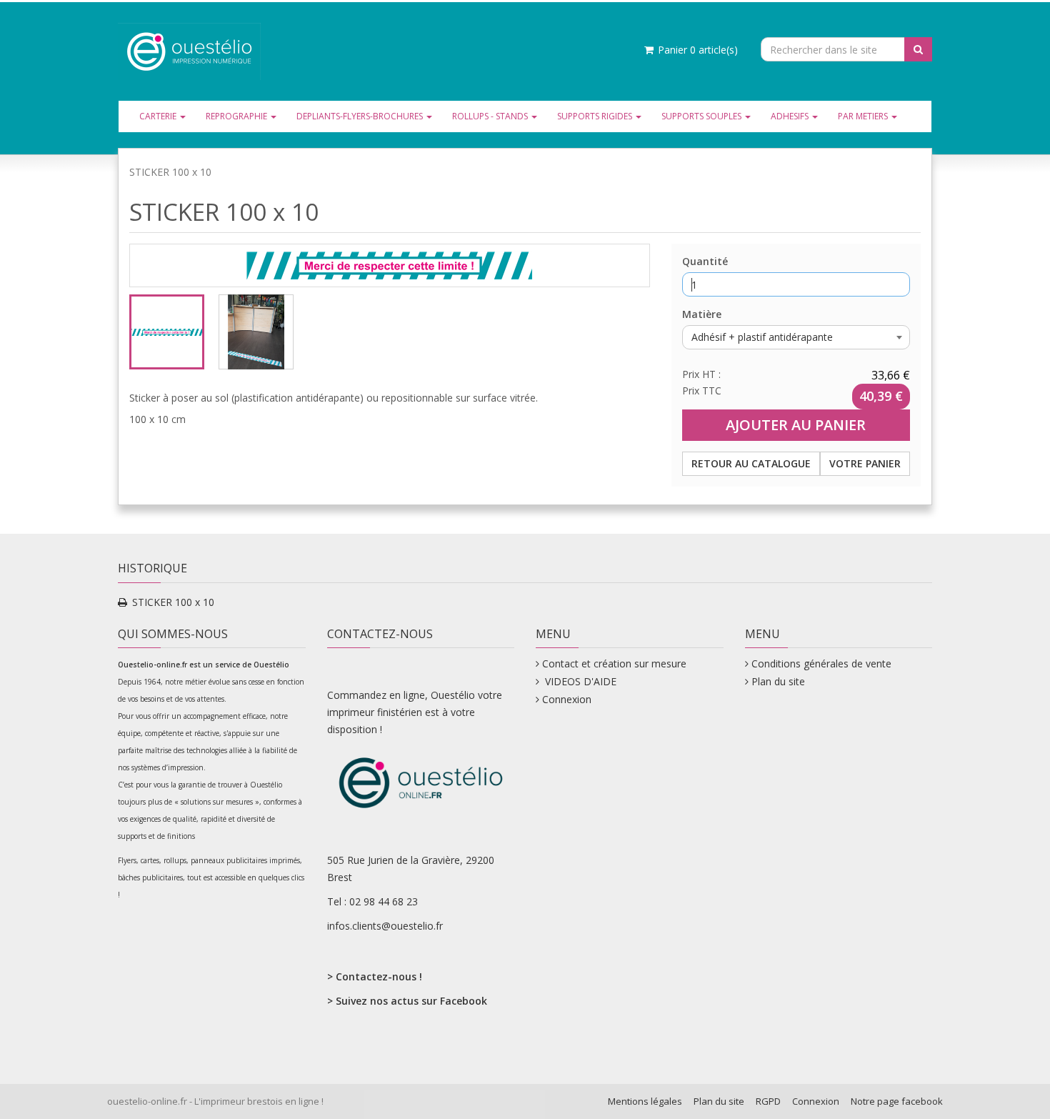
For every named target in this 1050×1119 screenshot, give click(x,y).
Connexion (566, 699)
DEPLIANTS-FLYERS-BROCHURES (360, 116)
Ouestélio (272, 665)
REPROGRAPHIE (237, 116)
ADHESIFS (791, 116)
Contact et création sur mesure (614, 663)
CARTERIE (159, 116)
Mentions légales (645, 1101)
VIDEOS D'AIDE (579, 681)
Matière (701, 314)
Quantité (705, 261)
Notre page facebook (897, 1101)
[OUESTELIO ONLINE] (189, 50)
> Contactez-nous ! (374, 976)
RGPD (768, 1101)
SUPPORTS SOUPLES (702, 116)
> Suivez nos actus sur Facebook (407, 1001)
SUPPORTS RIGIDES (595, 116)
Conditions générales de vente (821, 663)
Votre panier (865, 463)
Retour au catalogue (751, 463)
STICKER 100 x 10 (173, 602)
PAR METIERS (864, 116)
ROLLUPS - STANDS (491, 116)
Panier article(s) (696, 49)
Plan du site (778, 681)
